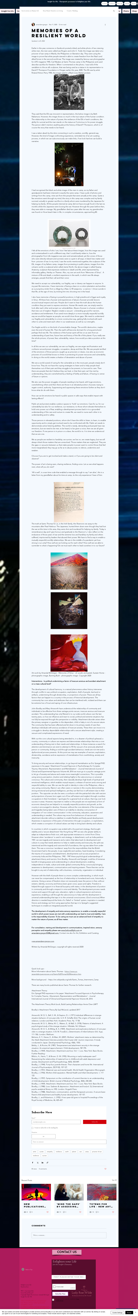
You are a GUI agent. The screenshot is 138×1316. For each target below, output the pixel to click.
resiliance (59, 1151)
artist (34, 1151)
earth (67, 1151)
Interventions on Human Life (30, 11)
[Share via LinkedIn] (42, 1163)
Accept (129, 1313)
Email (34, 1118)
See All (114, 1180)
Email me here (25, 1287)
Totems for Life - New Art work (100, 1205)
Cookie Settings (117, 1313)
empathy (50, 1151)
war (81, 1151)
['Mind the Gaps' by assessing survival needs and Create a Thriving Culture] (69, 1192)
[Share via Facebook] (33, 1163)
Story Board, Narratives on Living (53, 11)
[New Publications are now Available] (36, 1192)
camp (87, 1151)
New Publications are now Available (34, 1205)
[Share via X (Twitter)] (37, 1163)
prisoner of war (97, 1151)
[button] (114, 11)
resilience (36, 1155)
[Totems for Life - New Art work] (101, 1192)
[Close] (135, 1312)
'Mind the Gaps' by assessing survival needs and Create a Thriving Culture (68, 1205)
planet (74, 1151)
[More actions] (105, 24)
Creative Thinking (72, 11)
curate (42, 1151)
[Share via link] (47, 1163)
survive (44, 1155)
